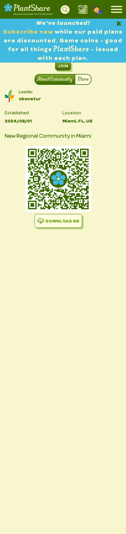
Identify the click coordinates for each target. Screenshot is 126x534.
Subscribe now (29, 31)
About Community (55, 79)
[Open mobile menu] (116, 9)
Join (63, 65)
